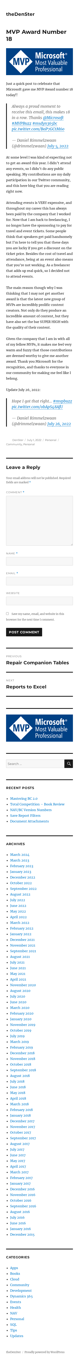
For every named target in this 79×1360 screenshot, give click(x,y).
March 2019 (19, 1042)
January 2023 (20, 872)
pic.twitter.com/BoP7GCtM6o (38, 129)
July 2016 (17, 1217)
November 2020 (23, 985)
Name (12, 553)
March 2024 (19, 855)
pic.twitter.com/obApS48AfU (37, 406)
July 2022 (17, 900)
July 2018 (17, 1081)
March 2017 (19, 1172)
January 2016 (20, 1229)
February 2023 (21, 866)
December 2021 (22, 940)
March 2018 (19, 1104)
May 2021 (17, 974)
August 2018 (20, 1076)
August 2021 (20, 957)
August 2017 (20, 1144)
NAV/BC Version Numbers (31, 810)
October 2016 (20, 1200)
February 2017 (21, 1178)
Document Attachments (29, 821)
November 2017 (22, 1127)
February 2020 (21, 1013)
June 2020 (18, 1002)
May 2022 (18, 911)
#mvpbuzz (62, 401)
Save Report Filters (25, 816)
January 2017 (20, 1183)
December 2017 (22, 1121)
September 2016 (23, 1206)
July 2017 (17, 1149)
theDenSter (20, 14)
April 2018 (18, 1098)
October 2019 (20, 1030)
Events (15, 1302)
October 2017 (20, 1132)
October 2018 (20, 1064)
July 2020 (17, 996)
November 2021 (22, 945)
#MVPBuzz (21, 123)
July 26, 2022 (59, 423)
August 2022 (20, 894)
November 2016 (22, 1195)
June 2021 (18, 968)
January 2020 (20, 1019)
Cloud (14, 1279)
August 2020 (20, 991)
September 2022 (23, 889)
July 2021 (17, 962)
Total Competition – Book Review (37, 804)
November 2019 (22, 1025)
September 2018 (23, 1070)
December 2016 (22, 1189)
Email (12, 573)
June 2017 (18, 1155)
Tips (13, 1330)
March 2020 (19, 1008)
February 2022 (21, 928)
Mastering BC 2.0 (23, 799)
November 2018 (22, 1059)
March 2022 (19, 923)
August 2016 (20, 1212)
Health (15, 1308)
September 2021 (23, 951)
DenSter (17, 440)
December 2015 (22, 1234)
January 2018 (20, 1115)
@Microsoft (53, 117)
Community (14, 444)
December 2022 (22, 877)
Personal (51, 440)
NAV (13, 1313)
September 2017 (23, 1138)
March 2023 (19, 860)
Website (13, 593)
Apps (14, 1268)
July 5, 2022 (57, 146)
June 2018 (18, 1087)
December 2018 (22, 1053)
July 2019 (17, 1036)
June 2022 (18, 906)
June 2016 (18, 1223)
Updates (16, 1336)
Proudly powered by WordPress (45, 1352)
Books (15, 1274)
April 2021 (18, 979)
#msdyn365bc (44, 123)
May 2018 (17, 1093)
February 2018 (21, 1110)
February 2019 (21, 1047)
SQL (13, 1325)
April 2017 (18, 1166)
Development (21, 1291)
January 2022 (20, 934)
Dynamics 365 (21, 1296)
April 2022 (18, 917)
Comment (15, 492)
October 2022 (21, 883)
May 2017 (17, 1161)
